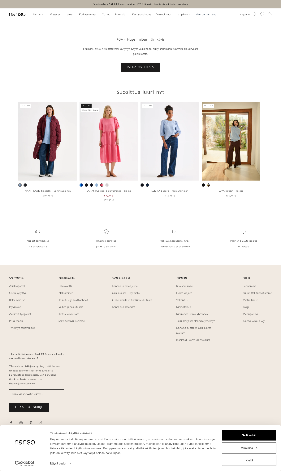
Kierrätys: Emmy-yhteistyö (192, 314)
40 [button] (167, 176)
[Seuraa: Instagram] (21, 423)
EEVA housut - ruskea (231, 190)
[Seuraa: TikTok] (41, 423)
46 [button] (183, 176)
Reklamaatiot (17, 300)
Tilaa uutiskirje (29, 407)
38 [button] (161, 176)
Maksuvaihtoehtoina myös (174, 240)
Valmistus (182, 300)
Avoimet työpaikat (20, 314)
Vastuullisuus (250, 300)
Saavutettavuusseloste (71, 321)
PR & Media (16, 321)
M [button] (43, 176)
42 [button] (172, 176)
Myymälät (15, 307)
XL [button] (53, 176)
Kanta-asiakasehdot (123, 307)
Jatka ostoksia (140, 67)
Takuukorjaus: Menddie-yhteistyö (195, 321)
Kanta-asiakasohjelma (125, 286)
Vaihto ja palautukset (70, 307)
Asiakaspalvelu (17, 286)
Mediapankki (250, 314)
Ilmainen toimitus (106, 240)
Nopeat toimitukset (38, 240)
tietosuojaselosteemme (22, 383)
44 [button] (178, 176)
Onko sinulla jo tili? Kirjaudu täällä (132, 300)
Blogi (246, 307)
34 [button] (150, 176)
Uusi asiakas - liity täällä (126, 293)
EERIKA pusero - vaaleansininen (169, 190)
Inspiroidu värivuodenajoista (193, 340)
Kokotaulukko (184, 286)
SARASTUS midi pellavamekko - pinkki (109, 190)
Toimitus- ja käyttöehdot (73, 300)
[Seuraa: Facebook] (11, 423)
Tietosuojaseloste (68, 314)
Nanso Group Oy (254, 321)
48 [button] (189, 176)
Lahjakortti (65, 286)
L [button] (48, 176)
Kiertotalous (183, 307)
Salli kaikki (249, 435)
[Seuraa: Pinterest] (31, 423)
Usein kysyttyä (18, 293)
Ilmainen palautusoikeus (243, 240)
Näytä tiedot (58, 463)
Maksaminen (65, 293)
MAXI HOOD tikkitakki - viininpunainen (48, 190)
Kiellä (249, 460)
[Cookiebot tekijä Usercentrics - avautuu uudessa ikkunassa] (24, 463)
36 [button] (156, 176)
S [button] (39, 176)
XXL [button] (60, 176)
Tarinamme (249, 286)
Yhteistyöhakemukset (22, 328)
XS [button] (34, 176)
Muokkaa (247, 447)
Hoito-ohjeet (184, 293)
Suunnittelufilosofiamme (257, 293)
